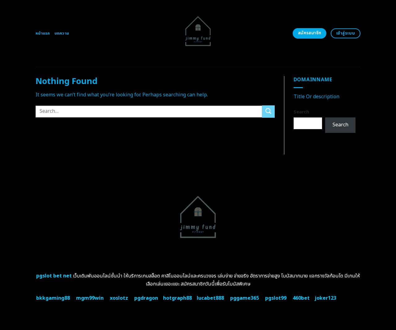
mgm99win (90, 298)
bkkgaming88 (53, 298)
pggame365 (244, 298)
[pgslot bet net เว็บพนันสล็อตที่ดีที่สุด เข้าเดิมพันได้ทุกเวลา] (198, 33)
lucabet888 (210, 298)
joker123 (325, 298)
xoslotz (119, 298)
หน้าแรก (43, 33)
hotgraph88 (177, 298)
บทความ (61, 33)
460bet (301, 298)
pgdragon (146, 298)
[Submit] (268, 111)
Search (301, 112)
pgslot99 (275, 298)
